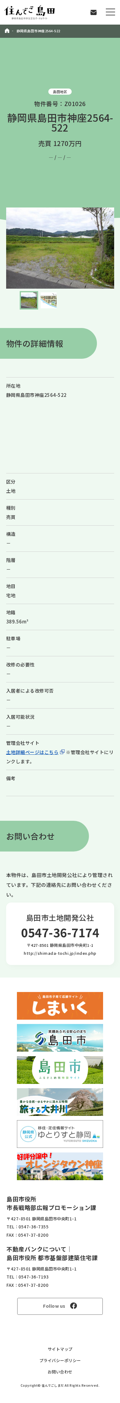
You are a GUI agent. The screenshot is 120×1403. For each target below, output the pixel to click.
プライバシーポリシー (60, 1360)
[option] (60, 247)
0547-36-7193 (33, 1277)
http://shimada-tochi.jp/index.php (60, 953)
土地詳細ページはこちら (32, 752)
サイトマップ (60, 1349)
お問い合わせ (60, 1372)
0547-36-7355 (33, 1227)
